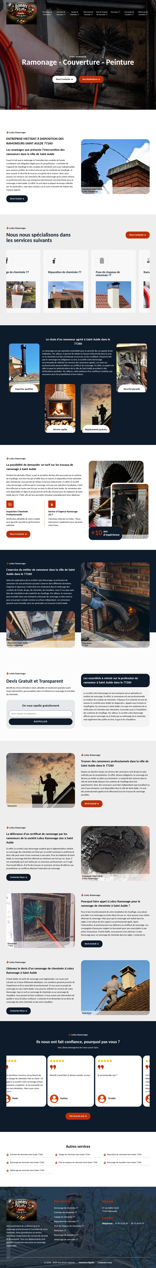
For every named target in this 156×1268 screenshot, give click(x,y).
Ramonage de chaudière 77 (124, 272)
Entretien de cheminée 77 (65, 1212)
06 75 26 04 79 (137, 1223)
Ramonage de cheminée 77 (66, 1208)
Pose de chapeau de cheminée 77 (25, 274)
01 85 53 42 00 (121, 1223)
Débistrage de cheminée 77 (66, 1240)
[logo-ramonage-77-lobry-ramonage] (21, 13)
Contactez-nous (105, 1263)
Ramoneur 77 (115, 12)
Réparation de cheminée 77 (66, 1221)
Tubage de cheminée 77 (64, 1217)
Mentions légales (86, 1263)
